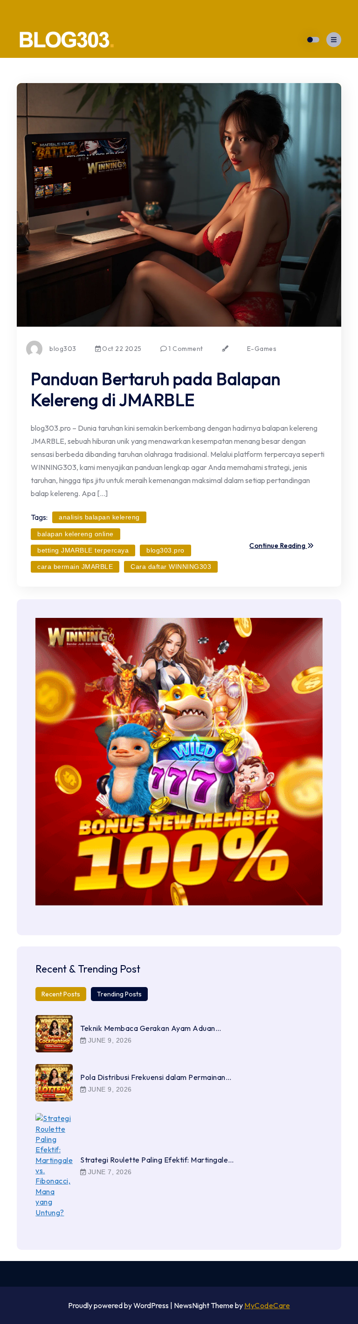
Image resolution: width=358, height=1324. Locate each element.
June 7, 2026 (109, 1172)
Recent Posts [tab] (60, 994)
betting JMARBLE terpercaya (83, 550)
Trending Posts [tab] (119, 994)
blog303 (62, 348)
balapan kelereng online (75, 534)
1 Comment (185, 348)
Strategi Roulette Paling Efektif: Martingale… (157, 1159)
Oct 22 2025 (121, 348)
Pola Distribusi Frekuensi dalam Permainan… (155, 1077)
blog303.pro (165, 550)
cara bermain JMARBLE (75, 566)
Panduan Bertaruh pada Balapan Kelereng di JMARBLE (156, 389)
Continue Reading (278, 546)
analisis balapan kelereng (99, 517)
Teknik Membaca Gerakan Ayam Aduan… (150, 1028)
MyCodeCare (267, 1305)
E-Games (262, 348)
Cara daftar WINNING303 (171, 566)
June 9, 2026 (109, 1040)
